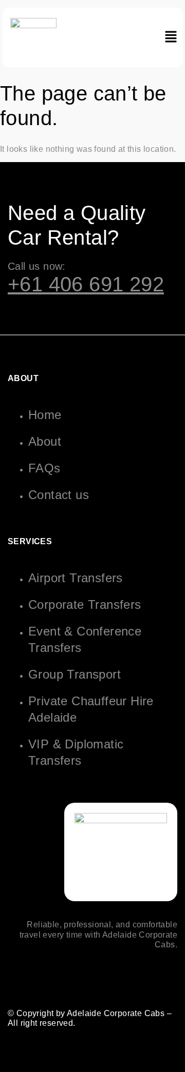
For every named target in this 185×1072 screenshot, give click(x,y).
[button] (170, 37)
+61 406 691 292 (86, 284)
